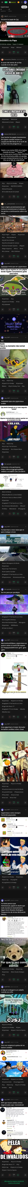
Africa (16, 248)
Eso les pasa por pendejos (10, 592)
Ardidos (5, 1087)
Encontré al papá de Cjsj (10, 19)
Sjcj (23, 386)
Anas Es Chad (15, 795)
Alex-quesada (7, 464)
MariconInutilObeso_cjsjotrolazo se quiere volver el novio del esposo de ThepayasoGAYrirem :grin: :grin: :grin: (14, 646)
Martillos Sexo (6, 712)
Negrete (22, 245)
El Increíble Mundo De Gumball (11, 191)
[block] (25, 16)
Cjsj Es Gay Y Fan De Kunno (10, 446)
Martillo (23, 709)
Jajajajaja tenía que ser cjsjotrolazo (14, 267)
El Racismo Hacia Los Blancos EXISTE (12, 497)
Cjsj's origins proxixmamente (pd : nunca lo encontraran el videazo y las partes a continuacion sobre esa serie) (14, 210)
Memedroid (6, 449)
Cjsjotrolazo (6, 47)
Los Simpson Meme (17, 449)
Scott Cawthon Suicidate (9, 571)
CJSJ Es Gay (10, 380)
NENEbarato (15, 625)
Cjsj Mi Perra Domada (8, 240)
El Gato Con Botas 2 (8, 628)
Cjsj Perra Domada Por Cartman (11, 243)
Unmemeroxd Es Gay (19, 577)
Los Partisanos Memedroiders (10, 506)
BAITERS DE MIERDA (17, 186)
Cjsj (4, 183)
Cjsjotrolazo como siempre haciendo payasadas (10, 814)
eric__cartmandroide (9, 204)
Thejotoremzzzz (7, 577)
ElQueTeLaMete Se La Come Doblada (12, 494)
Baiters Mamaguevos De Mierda (11, 563)
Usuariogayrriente (19, 1082)
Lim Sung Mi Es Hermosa (9, 619)
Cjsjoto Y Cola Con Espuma (18, 1030)
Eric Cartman (6, 251)
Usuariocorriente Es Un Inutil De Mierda (13, 789)
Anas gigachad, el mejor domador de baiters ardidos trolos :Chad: (13, 728)
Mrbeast (19, 47)
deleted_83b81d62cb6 (10, 134)
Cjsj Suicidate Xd (11, 237)
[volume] (25, 114)
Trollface (5, 508)
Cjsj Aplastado (6, 304)
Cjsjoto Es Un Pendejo (8, 301)
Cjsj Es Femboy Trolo (14, 386)
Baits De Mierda (7, 492)
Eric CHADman (16, 251)
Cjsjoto (21, 183)
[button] (21, 2)
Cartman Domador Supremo (10, 245)
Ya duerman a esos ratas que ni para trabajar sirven (12, 531)
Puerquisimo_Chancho (10, 59)
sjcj (2, 341)
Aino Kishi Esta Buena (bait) (10, 622)
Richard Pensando (7, 189)
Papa (13, 47)
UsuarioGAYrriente (7, 792)
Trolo (18, 301)
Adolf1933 (7, 986)
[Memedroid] (5, 2)
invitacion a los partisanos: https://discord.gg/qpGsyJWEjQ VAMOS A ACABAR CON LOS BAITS (13, 469)
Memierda (14, 119)
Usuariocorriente (7, 1082)
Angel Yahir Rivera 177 (8, 706)
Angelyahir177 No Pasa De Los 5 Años (12, 503)
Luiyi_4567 (7, 263)
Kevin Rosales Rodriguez (18, 972)
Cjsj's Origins (6, 234)
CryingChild (14, 879)
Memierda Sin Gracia (8, 122)
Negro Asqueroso (7, 248)
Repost (18, 122)
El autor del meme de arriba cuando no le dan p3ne (11, 64)
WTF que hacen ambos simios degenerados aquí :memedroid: (12, 1104)
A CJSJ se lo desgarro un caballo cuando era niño (12, 991)
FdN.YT (6, 16)
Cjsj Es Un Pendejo (12, 183)
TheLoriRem (6, 795)
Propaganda (22, 508)
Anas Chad (13, 797)
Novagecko (22, 622)
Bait (11, 1087)
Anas (22, 248)
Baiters (4, 386)
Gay (4, 974)
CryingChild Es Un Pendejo (9, 882)
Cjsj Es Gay (19, 969)
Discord (23, 506)
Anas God (5, 797)
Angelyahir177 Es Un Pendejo (10, 709)
